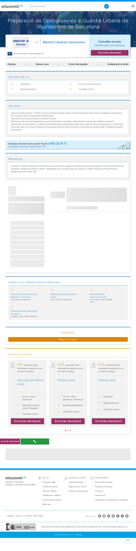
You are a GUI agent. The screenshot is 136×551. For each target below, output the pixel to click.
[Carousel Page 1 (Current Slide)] (65, 430)
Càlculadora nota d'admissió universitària (111, 500)
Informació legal (48, 482)
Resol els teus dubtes (103, 482)
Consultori (99, 491)
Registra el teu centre (77, 487)
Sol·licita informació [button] (109, 52)
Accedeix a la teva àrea (78, 491)
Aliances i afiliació (49, 491)
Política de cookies (50, 487)
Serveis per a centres (77, 478)
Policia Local (66, 380)
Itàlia (35, 516)
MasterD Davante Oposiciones (64, 42)
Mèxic (41, 516)
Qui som (45, 478)
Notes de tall (100, 495)
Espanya (10, 516)
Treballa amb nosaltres (51, 495)
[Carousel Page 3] (70, 430)
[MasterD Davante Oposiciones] (21, 42)
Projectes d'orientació (103, 487)
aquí (126, 527)
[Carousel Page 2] (68, 430)
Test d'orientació (101, 478)
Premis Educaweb (76, 482)
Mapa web (46, 504)
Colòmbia (28, 516)
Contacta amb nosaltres (51, 500)
